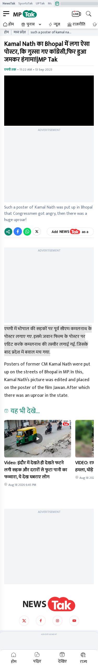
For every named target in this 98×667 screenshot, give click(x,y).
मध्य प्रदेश (20, 32)
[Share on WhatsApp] (27, 231)
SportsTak (25, 3)
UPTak (40, 3)
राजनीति (79, 24)
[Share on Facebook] (18, 231)
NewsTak (9, 3)
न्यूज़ (57, 24)
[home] (49, 604)
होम (11, 24)
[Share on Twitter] (36, 231)
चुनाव (30, 24)
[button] (37, 438)
